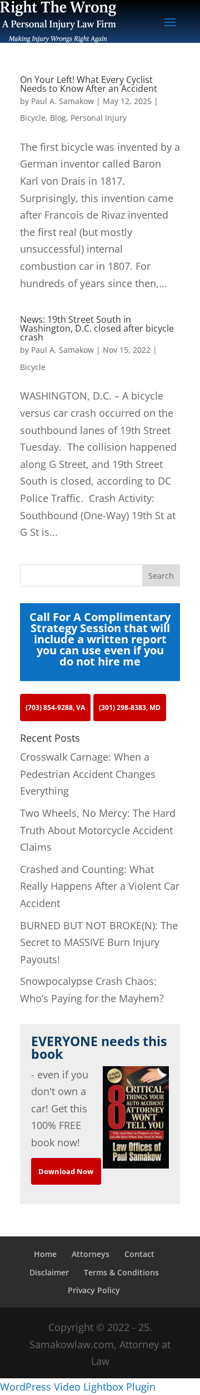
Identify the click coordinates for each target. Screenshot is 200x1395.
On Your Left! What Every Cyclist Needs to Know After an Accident (88, 84)
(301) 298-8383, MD (130, 707)
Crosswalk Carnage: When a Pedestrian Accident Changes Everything (88, 773)
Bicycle (33, 117)
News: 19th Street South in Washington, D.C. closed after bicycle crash (97, 328)
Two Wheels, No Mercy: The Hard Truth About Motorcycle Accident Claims (98, 830)
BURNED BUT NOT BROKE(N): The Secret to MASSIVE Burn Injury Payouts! (99, 942)
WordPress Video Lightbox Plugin (78, 1386)
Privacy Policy (94, 1290)
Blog (58, 117)
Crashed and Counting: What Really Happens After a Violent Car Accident (99, 886)
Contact (139, 1254)
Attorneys (90, 1254)
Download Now (65, 1171)
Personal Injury (99, 117)
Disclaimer (49, 1272)
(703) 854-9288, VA (55, 707)
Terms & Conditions (121, 1272)
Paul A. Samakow (62, 101)
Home (45, 1254)
